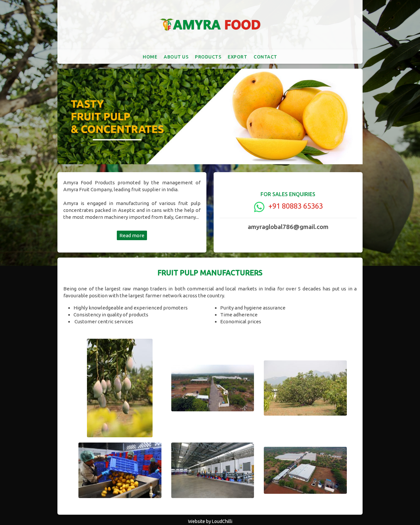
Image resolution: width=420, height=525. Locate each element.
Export (237, 56)
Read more (131, 235)
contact (265, 56)
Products (208, 56)
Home (150, 56)
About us (176, 56)
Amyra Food (210, 24)
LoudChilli (222, 521)
